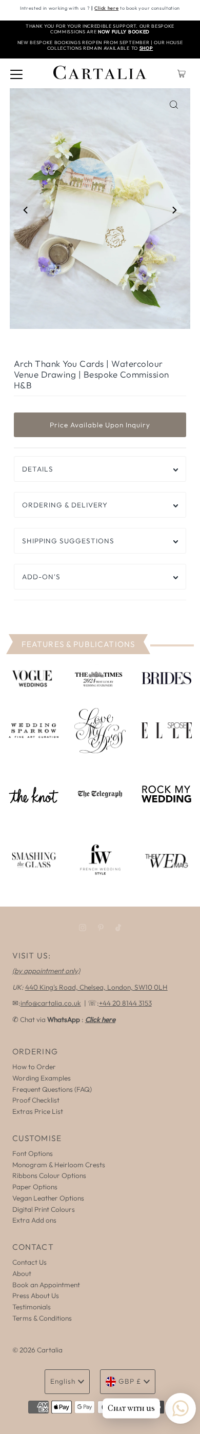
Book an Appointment (46, 1284)
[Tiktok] (118, 927)
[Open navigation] (16, 73)
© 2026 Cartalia (37, 1349)
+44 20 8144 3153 (125, 1003)
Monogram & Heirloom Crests (58, 1164)
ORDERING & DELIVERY (65, 504)
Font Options (32, 1153)
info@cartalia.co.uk (51, 1003)
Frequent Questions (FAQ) (52, 1089)
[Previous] (26, 210)
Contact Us (29, 1262)
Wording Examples (41, 1078)
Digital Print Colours (43, 1209)
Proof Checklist (35, 1100)
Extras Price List (37, 1111)
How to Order (34, 1066)
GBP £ (129, 1381)
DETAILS (37, 469)
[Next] (174, 210)
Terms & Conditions (42, 1318)
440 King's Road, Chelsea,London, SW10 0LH (96, 987)
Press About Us (35, 1295)
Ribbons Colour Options (49, 1175)
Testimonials (31, 1306)
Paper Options (34, 1186)
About (21, 1273)
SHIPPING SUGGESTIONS (68, 540)
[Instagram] (82, 927)
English (62, 1381)
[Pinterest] (101, 927)
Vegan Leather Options (48, 1198)
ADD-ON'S (41, 576)
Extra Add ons (34, 1220)
